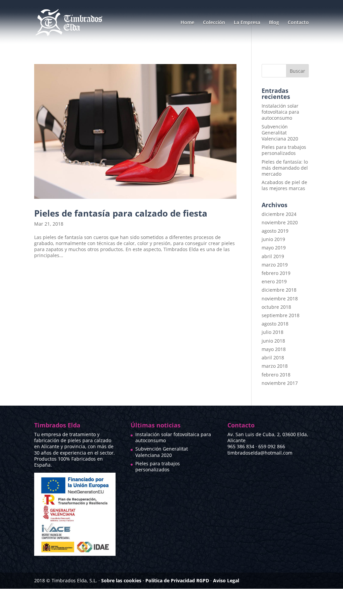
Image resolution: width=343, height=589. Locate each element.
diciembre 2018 (279, 290)
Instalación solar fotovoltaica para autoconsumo (280, 112)
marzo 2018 (275, 366)
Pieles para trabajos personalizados (284, 150)
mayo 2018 (274, 349)
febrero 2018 (276, 374)
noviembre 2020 (280, 222)
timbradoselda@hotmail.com (259, 453)
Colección (214, 22)
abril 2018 (273, 357)
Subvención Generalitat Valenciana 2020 (280, 132)
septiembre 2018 (280, 315)
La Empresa (247, 22)
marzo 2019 (275, 264)
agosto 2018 (275, 323)
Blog (274, 22)
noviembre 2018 (280, 298)
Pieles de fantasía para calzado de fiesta (120, 213)
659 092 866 (271, 446)
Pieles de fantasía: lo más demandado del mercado (285, 168)
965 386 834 (240, 446)
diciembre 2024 (279, 214)
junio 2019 (273, 239)
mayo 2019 (274, 247)
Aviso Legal (226, 580)
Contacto (298, 22)
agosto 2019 (275, 231)
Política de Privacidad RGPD (177, 580)
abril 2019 (273, 256)
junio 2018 (273, 341)
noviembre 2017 (280, 383)
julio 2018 (272, 332)
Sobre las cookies (121, 580)
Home (187, 22)
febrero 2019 (276, 273)
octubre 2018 (276, 307)
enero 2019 (274, 281)
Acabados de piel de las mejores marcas (284, 185)
